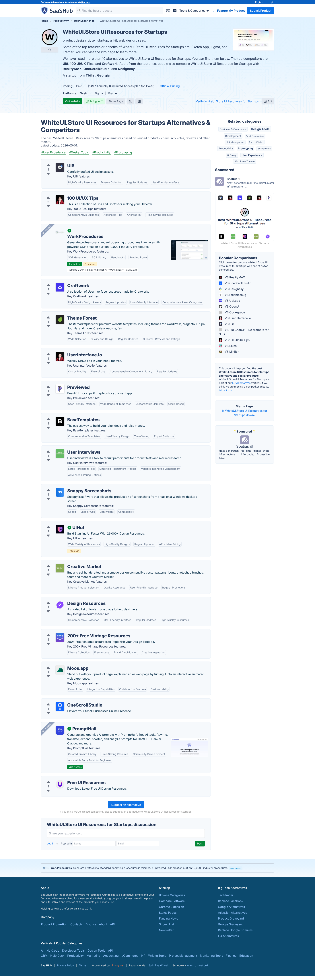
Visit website (72, 101)
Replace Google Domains (235, 930)
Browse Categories (172, 895)
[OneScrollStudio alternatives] (60, 706)
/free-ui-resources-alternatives (65, 778)
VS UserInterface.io (237, 318)
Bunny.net (118, 965)
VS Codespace (234, 312)
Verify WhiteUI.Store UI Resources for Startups (227, 101)
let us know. (226, 390)
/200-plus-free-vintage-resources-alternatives (75, 631)
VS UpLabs (232, 300)
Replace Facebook (230, 901)
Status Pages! (168, 912)
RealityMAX (72, 69)
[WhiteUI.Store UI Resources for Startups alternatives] (49, 37)
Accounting (111, 955)
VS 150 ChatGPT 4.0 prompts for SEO (244, 332)
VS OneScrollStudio (237, 283)
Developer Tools (73, 950)
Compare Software (172, 901)
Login (271, 2)
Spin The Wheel (158, 965)
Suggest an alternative (126, 805)
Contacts (76, 924)
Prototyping (245, 148)
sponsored (235, 868)
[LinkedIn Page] (139, 101)
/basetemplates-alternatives (63, 415)
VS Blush (230, 346)
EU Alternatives (241, 382)
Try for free (74, 264)
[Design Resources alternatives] (60, 605)
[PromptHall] (60, 730)
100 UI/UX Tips (82, 64)
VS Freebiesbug (235, 295)
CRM (44, 955)
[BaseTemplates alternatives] (60, 421)
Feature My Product (230, 10)
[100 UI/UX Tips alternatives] (60, 199)
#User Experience (53, 152)
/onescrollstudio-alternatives (63, 701)
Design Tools (260, 129)
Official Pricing (170, 86)
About (103, 924)
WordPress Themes (245, 161)
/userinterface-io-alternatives (64, 350)
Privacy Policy (65, 965)
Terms (82, 965)
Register (259, 2)
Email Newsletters (255, 136)
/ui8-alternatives (55, 161)
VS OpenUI (232, 306)
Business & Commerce (233, 129)
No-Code (52, 950)
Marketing (93, 955)
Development (233, 136)
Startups (85, 2)
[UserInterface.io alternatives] (60, 356)
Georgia (103, 75)
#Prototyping (123, 152)
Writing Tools (157, 955)
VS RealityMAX (234, 277)
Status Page (115, 101)
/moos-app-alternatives (60, 664)
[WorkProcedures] (60, 232)
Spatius (243, 446)
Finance (231, 955)
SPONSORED (46, 229)
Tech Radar (225, 895)
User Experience (252, 155)
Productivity (226, 148)
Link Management (235, 142)
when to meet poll (197, 965)
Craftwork (110, 64)
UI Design (232, 155)
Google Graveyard (230, 924)
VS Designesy (234, 289)
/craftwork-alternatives (59, 281)
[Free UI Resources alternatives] (60, 784)
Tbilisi (90, 75)
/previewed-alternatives (60, 383)
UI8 (65, 64)
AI (42, 950)
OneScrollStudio (96, 69)
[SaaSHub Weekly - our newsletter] (168, 10)
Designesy (126, 69)
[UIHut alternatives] (60, 529)
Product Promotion (54, 924)
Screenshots (264, 148)
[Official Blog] (130, 101)
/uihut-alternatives (56, 523)
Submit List (166, 924)
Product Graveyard (231, 918)
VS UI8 (229, 324)
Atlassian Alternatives (232, 912)
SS (60, 492)
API (112, 924)
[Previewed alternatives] (60, 388)
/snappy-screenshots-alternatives (67, 486)
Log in (51, 843)
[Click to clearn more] (157, 868)
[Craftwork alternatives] (60, 287)
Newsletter (166, 930)
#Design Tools (79, 152)
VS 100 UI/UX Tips (237, 340)
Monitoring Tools (211, 955)
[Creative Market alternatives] (60, 568)
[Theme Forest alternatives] (60, 319)
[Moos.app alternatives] (60, 669)
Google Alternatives (231, 907)
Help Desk (57, 955)
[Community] (174, 10)
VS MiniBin (231, 351)
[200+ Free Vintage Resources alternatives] (60, 637)
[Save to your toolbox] (49, 49)
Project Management (183, 955)
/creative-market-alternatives (64, 562)
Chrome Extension (171, 907)
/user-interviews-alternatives (63, 448)
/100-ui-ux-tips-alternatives (62, 194)
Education (246, 955)
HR (143, 955)
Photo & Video (256, 142)
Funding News (168, 918)
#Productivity (101, 152)
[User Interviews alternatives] (60, 453)
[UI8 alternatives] (60, 167)
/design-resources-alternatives (65, 599)
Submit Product (260, 10)
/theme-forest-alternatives (62, 314)
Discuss (90, 924)
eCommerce (130, 955)
